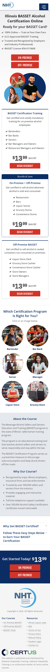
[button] (43, 6)
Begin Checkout (25, 165)
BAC (30, 626)
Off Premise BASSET (12, 626)
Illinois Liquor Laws (37, 622)
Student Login (34, 641)
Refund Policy (34, 637)
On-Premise (25, 58)
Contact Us (33, 645)
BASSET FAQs (9, 630)
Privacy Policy (34, 634)
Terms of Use (34, 630)
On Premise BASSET (12, 622)
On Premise (25, 567)
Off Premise (25, 575)
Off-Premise (25, 65)
